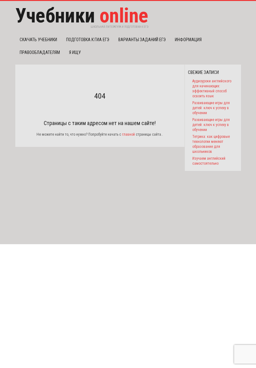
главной (128, 134)
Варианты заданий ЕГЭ (142, 39)
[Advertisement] (100, 190)
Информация (188, 39)
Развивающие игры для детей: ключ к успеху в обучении (211, 108)
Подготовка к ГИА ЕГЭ (87, 39)
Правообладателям (40, 52)
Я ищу (75, 52)
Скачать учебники (38, 39)
